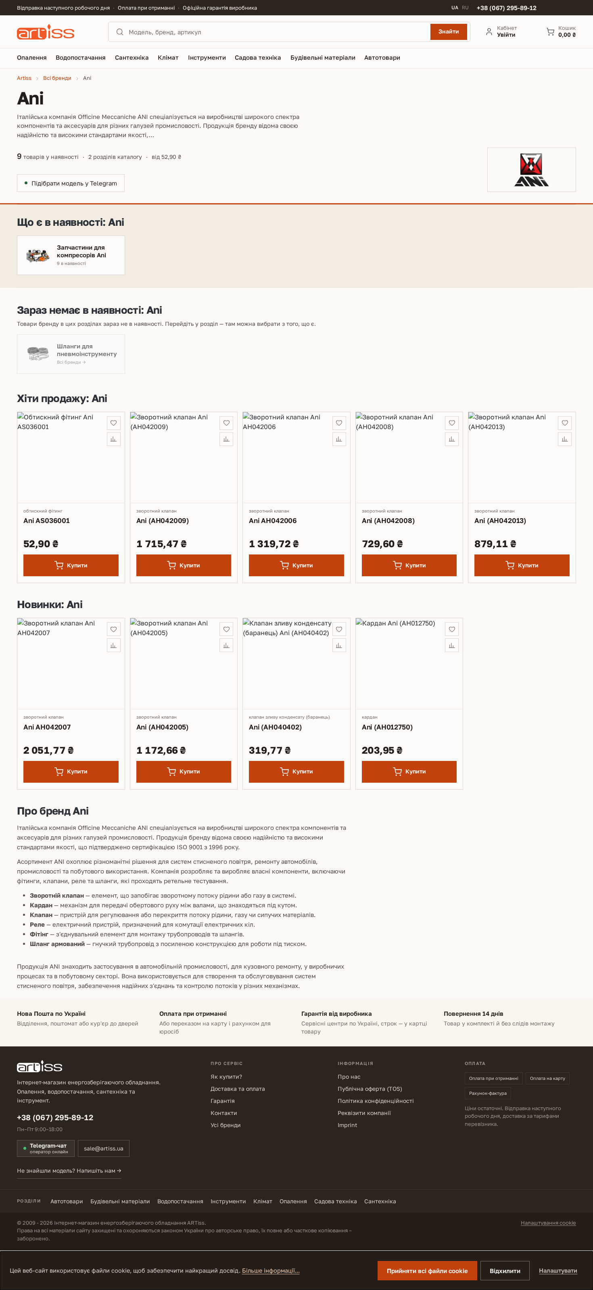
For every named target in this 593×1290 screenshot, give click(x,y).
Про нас (349, 1076)
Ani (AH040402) (275, 727)
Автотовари (66, 1201)
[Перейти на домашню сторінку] (55, 32)
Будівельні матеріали (120, 1201)
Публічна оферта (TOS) (370, 1088)
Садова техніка (335, 1201)
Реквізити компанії (364, 1112)
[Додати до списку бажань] (114, 423)
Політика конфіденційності (376, 1100)
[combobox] (277, 32)
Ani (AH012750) (387, 727)
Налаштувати (558, 1270)
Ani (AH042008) (388, 520)
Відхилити (505, 1270)
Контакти (224, 1112)
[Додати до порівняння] (114, 439)
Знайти (448, 31)
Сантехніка (380, 1201)
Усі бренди (226, 1124)
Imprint (347, 1124)
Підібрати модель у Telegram (74, 183)
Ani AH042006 (273, 520)
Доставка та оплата (238, 1088)
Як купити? (226, 1076)
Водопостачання (180, 1201)
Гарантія (223, 1100)
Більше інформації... (271, 1270)
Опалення (293, 1201)
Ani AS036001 (46, 520)
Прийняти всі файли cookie (427, 1270)
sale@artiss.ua (103, 1148)
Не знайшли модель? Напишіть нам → (69, 1170)
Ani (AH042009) (162, 520)
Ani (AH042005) (162, 727)
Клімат (262, 1201)
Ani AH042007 (47, 727)
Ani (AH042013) (500, 520)
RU (465, 7)
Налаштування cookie (548, 1222)
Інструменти (228, 1201)
